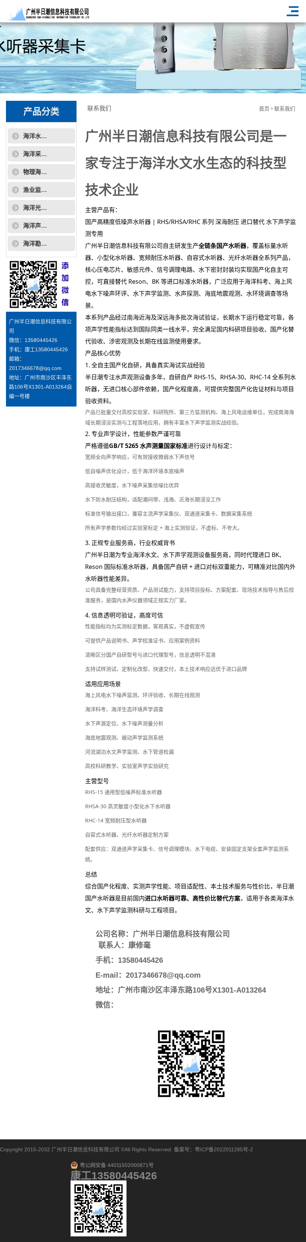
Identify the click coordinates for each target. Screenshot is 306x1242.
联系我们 (284, 109)
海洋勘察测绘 (41, 243)
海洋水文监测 (41, 136)
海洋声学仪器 (41, 225)
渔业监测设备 (41, 190)
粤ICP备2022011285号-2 (224, 1149)
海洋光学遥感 (41, 208)
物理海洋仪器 (41, 172)
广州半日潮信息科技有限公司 (85, 1149)
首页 (264, 109)
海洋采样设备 (41, 154)
